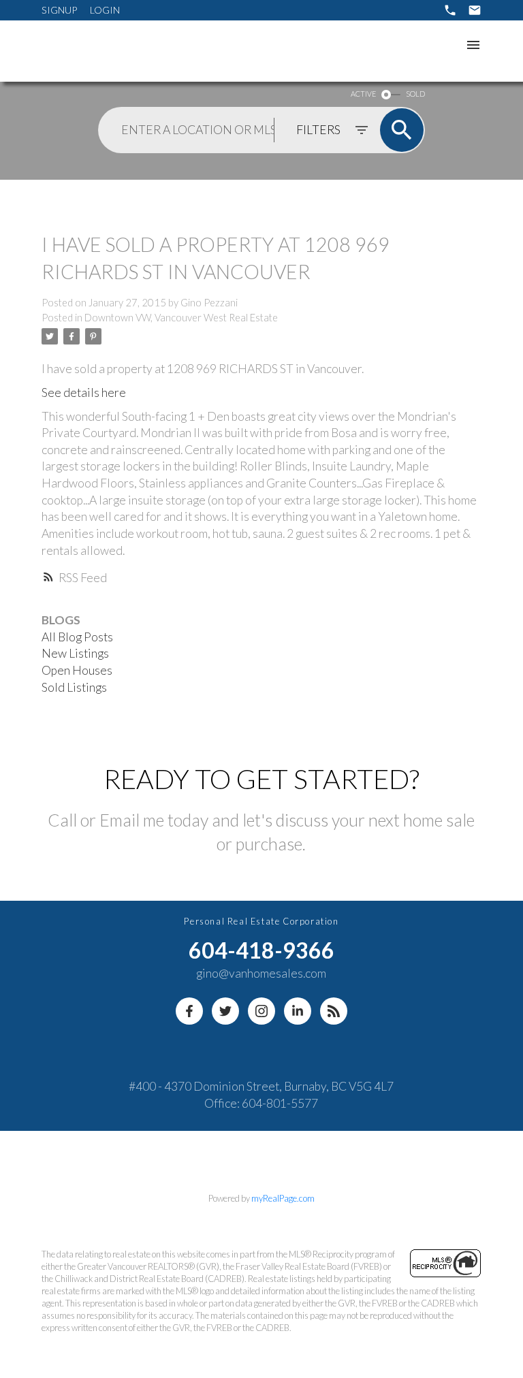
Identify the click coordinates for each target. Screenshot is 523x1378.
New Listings (75, 653)
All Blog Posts (77, 637)
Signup (59, 10)
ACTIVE (363, 93)
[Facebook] (189, 1011)
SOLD (415, 93)
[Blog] (333, 1011)
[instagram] (261, 1011)
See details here (84, 392)
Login (105, 10)
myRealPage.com (283, 1198)
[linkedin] (297, 1011)
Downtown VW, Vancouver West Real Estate (181, 317)
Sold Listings (74, 687)
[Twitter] (225, 1011)
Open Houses (77, 670)
